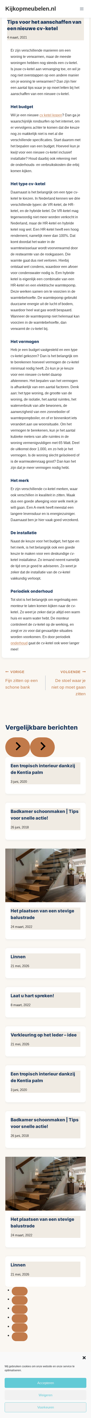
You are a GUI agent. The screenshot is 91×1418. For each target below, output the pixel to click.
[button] (84, 1358)
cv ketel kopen (51, 115)
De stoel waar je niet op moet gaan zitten (68, 683)
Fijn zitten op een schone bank (21, 680)
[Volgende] (42, 747)
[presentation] (45, 875)
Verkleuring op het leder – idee (44, 1035)
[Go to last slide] (17, 747)
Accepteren (45, 1383)
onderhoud (19, 643)
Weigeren (45, 1395)
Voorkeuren (45, 1407)
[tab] (20, 1291)
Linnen (18, 956)
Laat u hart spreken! (32, 995)
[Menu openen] (82, 8)
